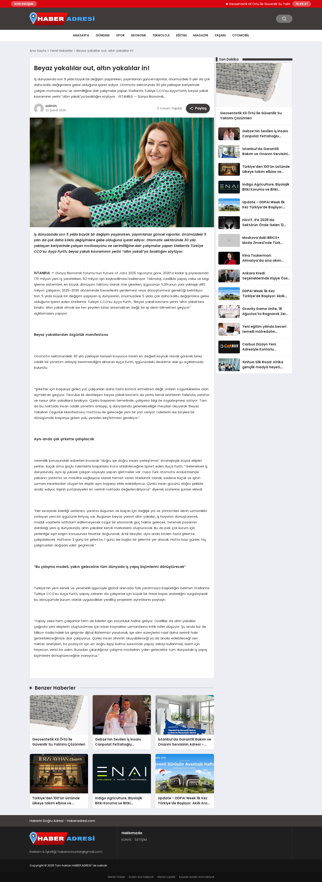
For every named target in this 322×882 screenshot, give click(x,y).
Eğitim (181, 35)
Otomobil (240, 35)
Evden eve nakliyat (141, 877)
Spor (120, 35)
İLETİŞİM (141, 839)
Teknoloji (161, 35)
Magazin (200, 35)
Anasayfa (81, 35)
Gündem (103, 35)
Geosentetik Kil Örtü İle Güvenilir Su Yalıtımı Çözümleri (253, 4)
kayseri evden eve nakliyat (196, 877)
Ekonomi (138, 35)
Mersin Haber (116, 877)
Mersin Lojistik (166, 877)
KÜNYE (126, 839)
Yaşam (220, 35)
